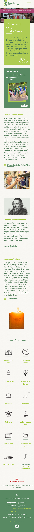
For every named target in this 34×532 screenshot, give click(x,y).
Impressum (20, 522)
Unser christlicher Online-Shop (18, 165)
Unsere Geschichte (10, 246)
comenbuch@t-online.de (24, 508)
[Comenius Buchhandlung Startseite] (11, 5)
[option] (17, 15)
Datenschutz (13, 522)
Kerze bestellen (12, 299)
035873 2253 (12, 507)
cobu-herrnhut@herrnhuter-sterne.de (10, 510)
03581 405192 (26, 507)
